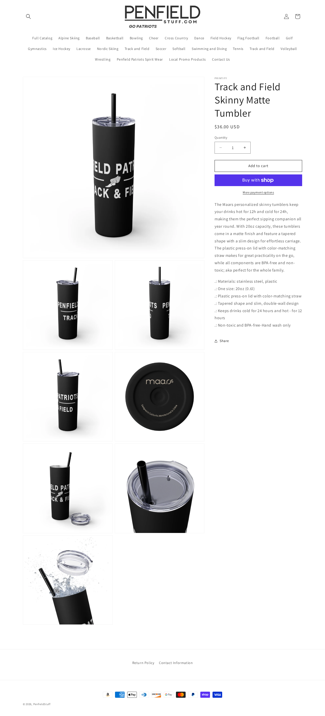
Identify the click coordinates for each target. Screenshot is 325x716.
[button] (28, 16)
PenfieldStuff (42, 704)
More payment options (258, 192)
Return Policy (143, 662)
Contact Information (176, 662)
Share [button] (224, 341)
